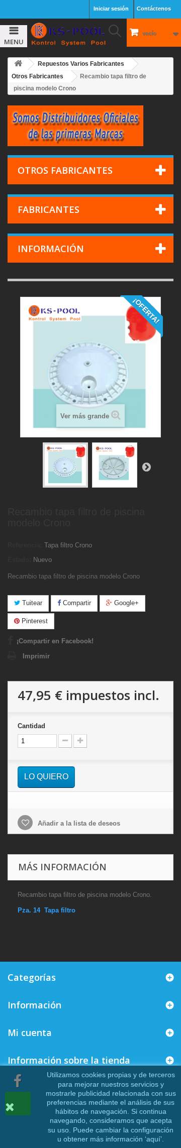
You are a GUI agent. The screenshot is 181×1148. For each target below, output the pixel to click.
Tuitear (31, 603)
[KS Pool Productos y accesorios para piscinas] (68, 34)
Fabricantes (48, 209)
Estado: (19, 559)
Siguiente (146, 467)
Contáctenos (154, 9)
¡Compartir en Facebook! (55, 641)
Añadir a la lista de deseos (78, 823)
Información (51, 249)
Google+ (125, 603)
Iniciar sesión (111, 9)
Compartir (76, 603)
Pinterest (34, 621)
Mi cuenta (30, 1032)
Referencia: (25, 545)
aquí (153, 1139)
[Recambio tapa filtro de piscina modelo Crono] (65, 465)
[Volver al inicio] (18, 64)
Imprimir (36, 656)
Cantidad (31, 726)
